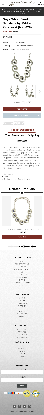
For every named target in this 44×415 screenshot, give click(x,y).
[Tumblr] (8, 123)
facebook (22, 348)
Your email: (22, 377)
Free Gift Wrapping (22, 264)
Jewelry (22, 311)
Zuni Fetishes (22, 329)
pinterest (22, 351)
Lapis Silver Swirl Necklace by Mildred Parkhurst (22, 229)
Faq (22, 272)
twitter (22, 354)
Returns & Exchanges (22, 283)
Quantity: (16, 102)
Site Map (22, 317)
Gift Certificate (22, 267)
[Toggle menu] (3, 3)
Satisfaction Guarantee (22, 269)
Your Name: (22, 369)
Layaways (22, 285)
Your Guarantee (14, 135)
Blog (22, 346)
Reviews (22, 140)
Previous (5, 91)
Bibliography (22, 337)
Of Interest (22, 309)
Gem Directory (22, 335)
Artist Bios (22, 332)
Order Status (22, 275)
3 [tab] (22, 246)
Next (39, 91)
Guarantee (22, 301)
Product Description (22, 129)
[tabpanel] (22, 217)
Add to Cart (22, 237)
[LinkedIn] (12, 123)
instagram (22, 356)
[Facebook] (4, 123)
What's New (22, 306)
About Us (22, 298)
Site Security (22, 314)
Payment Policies (22, 277)
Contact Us (22, 261)
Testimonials (22, 303)
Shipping (33, 135)
